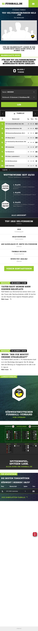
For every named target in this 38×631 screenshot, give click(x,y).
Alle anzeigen (18, 215)
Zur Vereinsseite (19, 17)
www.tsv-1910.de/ (19, 259)
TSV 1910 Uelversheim (19, 221)
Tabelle (20, 113)
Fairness (2, 113)
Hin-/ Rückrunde (35, 113)
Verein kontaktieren (19, 269)
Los (19, 105)
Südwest (23, 10)
